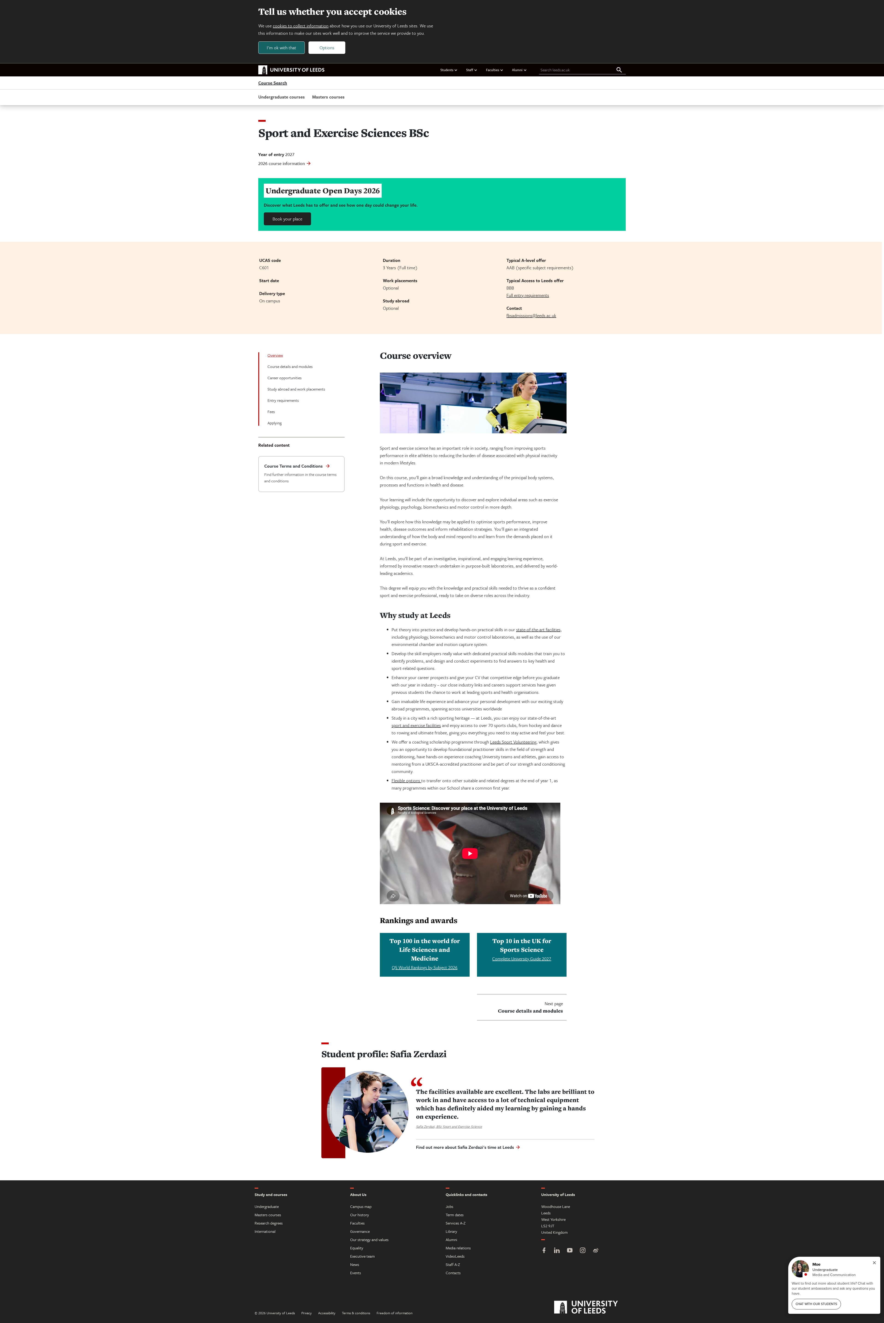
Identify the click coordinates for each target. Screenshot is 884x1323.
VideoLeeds (455, 1256)
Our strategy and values (369, 1239)
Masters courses (328, 97)
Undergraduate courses (281, 97)
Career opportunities (285, 378)
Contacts (453, 1273)
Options (327, 47)
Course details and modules (290, 366)
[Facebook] (544, 1251)
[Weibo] (595, 1251)
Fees (271, 411)
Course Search (272, 83)
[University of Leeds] (591, 1307)
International (265, 1231)
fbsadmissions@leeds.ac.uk (531, 315)
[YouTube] (569, 1251)
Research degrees (269, 1223)
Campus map (361, 1206)
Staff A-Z (453, 1264)
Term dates (455, 1215)
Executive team (362, 1256)
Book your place (287, 219)
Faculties (492, 69)
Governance (360, 1231)
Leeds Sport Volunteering (513, 742)
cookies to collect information (301, 26)
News (354, 1264)
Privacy (306, 1312)
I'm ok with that (281, 47)
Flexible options (406, 780)
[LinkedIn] (557, 1251)
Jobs (449, 1206)
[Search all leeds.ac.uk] (619, 70)
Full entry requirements (527, 295)
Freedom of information (395, 1312)
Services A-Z (455, 1223)
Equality (356, 1248)
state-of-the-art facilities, (539, 629)
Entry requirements (283, 400)
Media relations (458, 1248)
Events (355, 1273)
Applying (275, 423)
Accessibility (326, 1312)
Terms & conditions (356, 1312)
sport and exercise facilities (416, 725)
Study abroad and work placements (296, 389)
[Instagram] (582, 1251)
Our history (359, 1215)
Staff (469, 69)
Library (451, 1231)
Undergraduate (267, 1206)
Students (446, 69)
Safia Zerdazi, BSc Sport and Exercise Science (449, 1126)
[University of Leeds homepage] (291, 70)
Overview (275, 355)
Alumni (517, 69)
